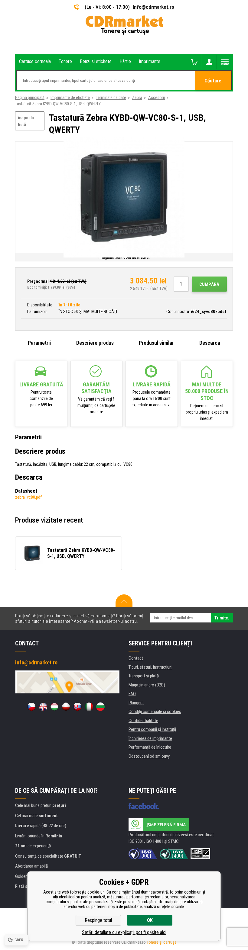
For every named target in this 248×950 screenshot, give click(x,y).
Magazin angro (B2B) (147, 685)
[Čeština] (31, 706)
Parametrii (39, 343)
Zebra (137, 97)
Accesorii (156, 97)
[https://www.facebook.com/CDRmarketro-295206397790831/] (144, 806)
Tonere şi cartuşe (162, 942)
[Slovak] (77, 706)
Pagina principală (29, 97)
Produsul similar (156, 343)
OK (150, 920)
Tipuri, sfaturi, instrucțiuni (150, 667)
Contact (136, 658)
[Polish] (66, 706)
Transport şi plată (144, 676)
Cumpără (209, 284)
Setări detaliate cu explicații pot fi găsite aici (124, 932)
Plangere (136, 702)
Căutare (212, 81)
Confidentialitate (143, 720)
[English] (43, 706)
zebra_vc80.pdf (28, 497)
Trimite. (221, 618)
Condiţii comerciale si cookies (155, 711)
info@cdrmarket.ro (153, 7)
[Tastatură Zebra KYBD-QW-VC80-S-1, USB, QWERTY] (124, 197)
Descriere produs (95, 343)
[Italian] (89, 706)
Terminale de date (111, 97)
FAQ (132, 693)
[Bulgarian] (100, 706)
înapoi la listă (26, 121)
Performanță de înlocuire (150, 747)
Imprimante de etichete (70, 97)
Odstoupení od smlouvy (149, 756)
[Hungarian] (54, 706)
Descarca (209, 343)
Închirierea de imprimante (150, 738)
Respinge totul (98, 920)
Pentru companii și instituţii (152, 729)
